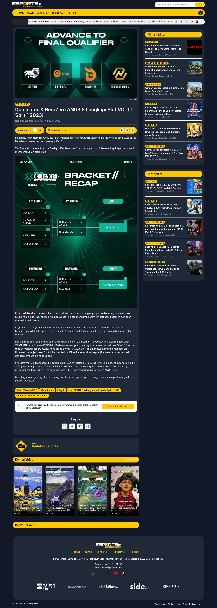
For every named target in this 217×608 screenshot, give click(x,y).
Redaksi (192, 604)
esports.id (34, 603)
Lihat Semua (131, 459)
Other (72, 13)
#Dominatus (47, 390)
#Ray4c (61, 390)
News (30, 13)
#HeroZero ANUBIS (26, 390)
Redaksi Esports (24, 120)
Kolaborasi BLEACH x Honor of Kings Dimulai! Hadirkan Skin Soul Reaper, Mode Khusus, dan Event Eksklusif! (143, 21)
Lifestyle (58, 13)
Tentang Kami (160, 604)
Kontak (201, 604)
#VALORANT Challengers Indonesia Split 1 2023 (93, 390)
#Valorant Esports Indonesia (31, 395)
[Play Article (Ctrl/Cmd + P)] (122, 130)
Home (21, 13)
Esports (42, 13)
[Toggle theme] (200, 12)
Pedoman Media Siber (177, 604)
